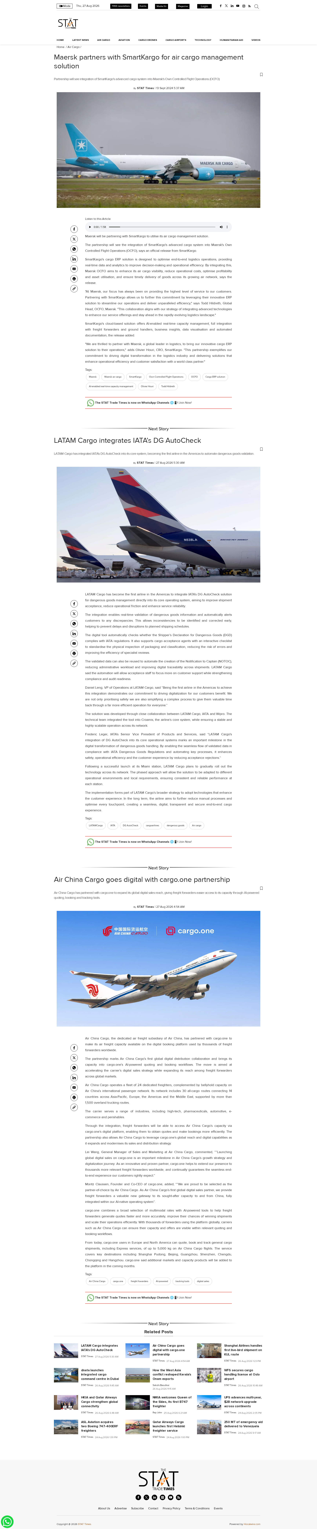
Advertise (120, 1508)
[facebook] (221, 6)
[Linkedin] (74, 259)
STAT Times (87, 1356)
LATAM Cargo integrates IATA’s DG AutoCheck (127, 440)
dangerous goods (175, 825)
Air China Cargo (97, 1281)
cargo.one (118, 1281)
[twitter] (226, 6)
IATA (112, 825)
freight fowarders (139, 1281)
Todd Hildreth (168, 386)
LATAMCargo (96, 825)
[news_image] (66, 1350)
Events (143, 6)
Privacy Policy (171, 1508)
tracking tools (182, 1281)
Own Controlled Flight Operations (166, 376)
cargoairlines (152, 825)
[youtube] (238, 6)
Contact (153, 1508)
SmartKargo (135, 376)
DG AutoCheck (130, 825)
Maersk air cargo (112, 376)
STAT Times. (85, 1524)
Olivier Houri (147, 386)
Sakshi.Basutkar (161, 1385)
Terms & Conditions (197, 1508)
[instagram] (244, 6)
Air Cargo (74, 47)
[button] (158, 74)
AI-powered (162, 1281)
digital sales (203, 1281)
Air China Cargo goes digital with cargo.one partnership (142, 879)
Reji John (157, 1412)
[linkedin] (232, 6)
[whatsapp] (74, 249)
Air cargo (196, 825)
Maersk (93, 376)
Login (204, 6)
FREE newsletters (121, 6)
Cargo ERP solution (215, 376)
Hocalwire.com (252, 1524)
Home (60, 40)
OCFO (194, 376)
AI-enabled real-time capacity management (111, 386)
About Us (104, 1508)
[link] (74, 288)
